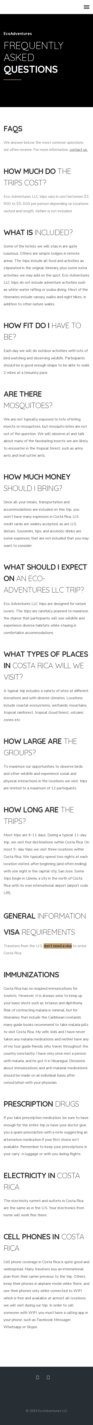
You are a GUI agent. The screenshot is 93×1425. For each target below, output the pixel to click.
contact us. (79, 149)
